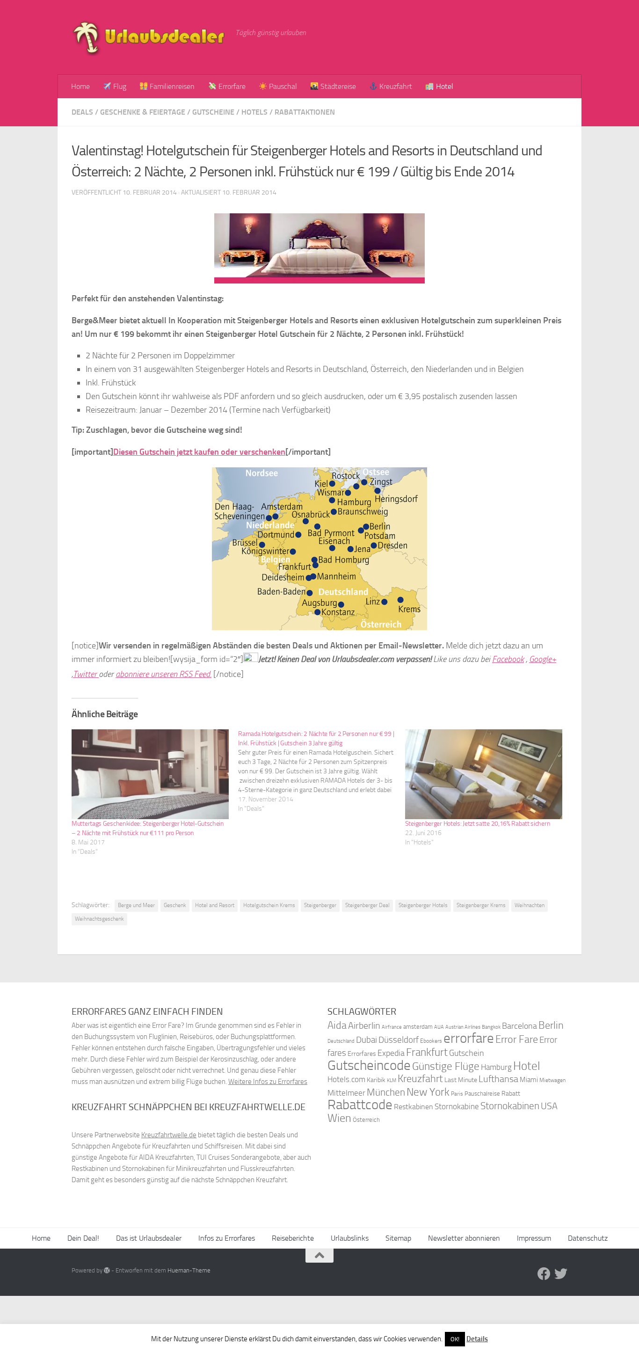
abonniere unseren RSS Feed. (163, 674)
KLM (391, 1080)
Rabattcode (359, 1105)
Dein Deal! (83, 1238)
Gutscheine (213, 112)
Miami (529, 1080)
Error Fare (516, 1039)
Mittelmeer (346, 1093)
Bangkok (491, 1027)
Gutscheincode (369, 1065)
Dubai (366, 1039)
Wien (339, 1118)
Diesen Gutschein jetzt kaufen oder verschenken (199, 452)
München (386, 1092)
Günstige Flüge (445, 1066)
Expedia (391, 1053)
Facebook (508, 659)
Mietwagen (552, 1080)
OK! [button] (454, 1339)
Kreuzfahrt (395, 86)
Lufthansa (498, 1078)
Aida (337, 1025)
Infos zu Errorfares (226, 1238)
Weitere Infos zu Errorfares (267, 1081)
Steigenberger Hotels (423, 905)
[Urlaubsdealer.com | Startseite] (149, 37)
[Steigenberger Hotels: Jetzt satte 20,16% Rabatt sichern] (483, 774)
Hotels (254, 112)
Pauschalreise (482, 1093)
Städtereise (337, 86)
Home (80, 86)
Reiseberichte (293, 1238)
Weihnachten (530, 905)
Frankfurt (427, 1052)
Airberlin (364, 1025)
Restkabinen (413, 1106)
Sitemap (398, 1238)
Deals (82, 112)
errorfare (468, 1038)
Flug (118, 86)
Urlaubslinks (350, 1238)
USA (549, 1106)
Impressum (534, 1238)
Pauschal (282, 86)
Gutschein (466, 1053)
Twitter (86, 674)
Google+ (542, 659)
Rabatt (510, 1094)
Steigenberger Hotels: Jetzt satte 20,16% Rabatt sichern (478, 824)
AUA (439, 1027)
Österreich (366, 1119)
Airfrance (392, 1027)
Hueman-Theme (189, 1270)
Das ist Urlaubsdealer (149, 1238)
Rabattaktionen (305, 112)
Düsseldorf (398, 1040)
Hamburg (496, 1067)
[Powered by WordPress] (107, 1270)
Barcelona (519, 1026)
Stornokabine (457, 1106)
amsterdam (418, 1026)
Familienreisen (171, 86)
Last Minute (460, 1080)
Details (477, 1339)
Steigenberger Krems (481, 905)
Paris (457, 1093)
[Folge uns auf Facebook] (544, 1273)
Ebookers (431, 1040)
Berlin (551, 1025)
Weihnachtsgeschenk (99, 919)
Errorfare (231, 86)
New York (428, 1091)
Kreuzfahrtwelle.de (168, 1135)
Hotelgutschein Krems (269, 905)
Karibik (376, 1080)
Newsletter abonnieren (464, 1238)
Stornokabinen (509, 1106)
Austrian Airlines (462, 1027)
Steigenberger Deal (367, 905)
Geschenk (175, 905)
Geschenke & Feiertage (142, 112)
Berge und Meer (136, 905)
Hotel (443, 86)
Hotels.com (346, 1079)
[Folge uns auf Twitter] (560, 1273)
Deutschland (341, 1041)
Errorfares (362, 1054)
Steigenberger (320, 905)
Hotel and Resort (214, 905)
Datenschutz (588, 1238)
